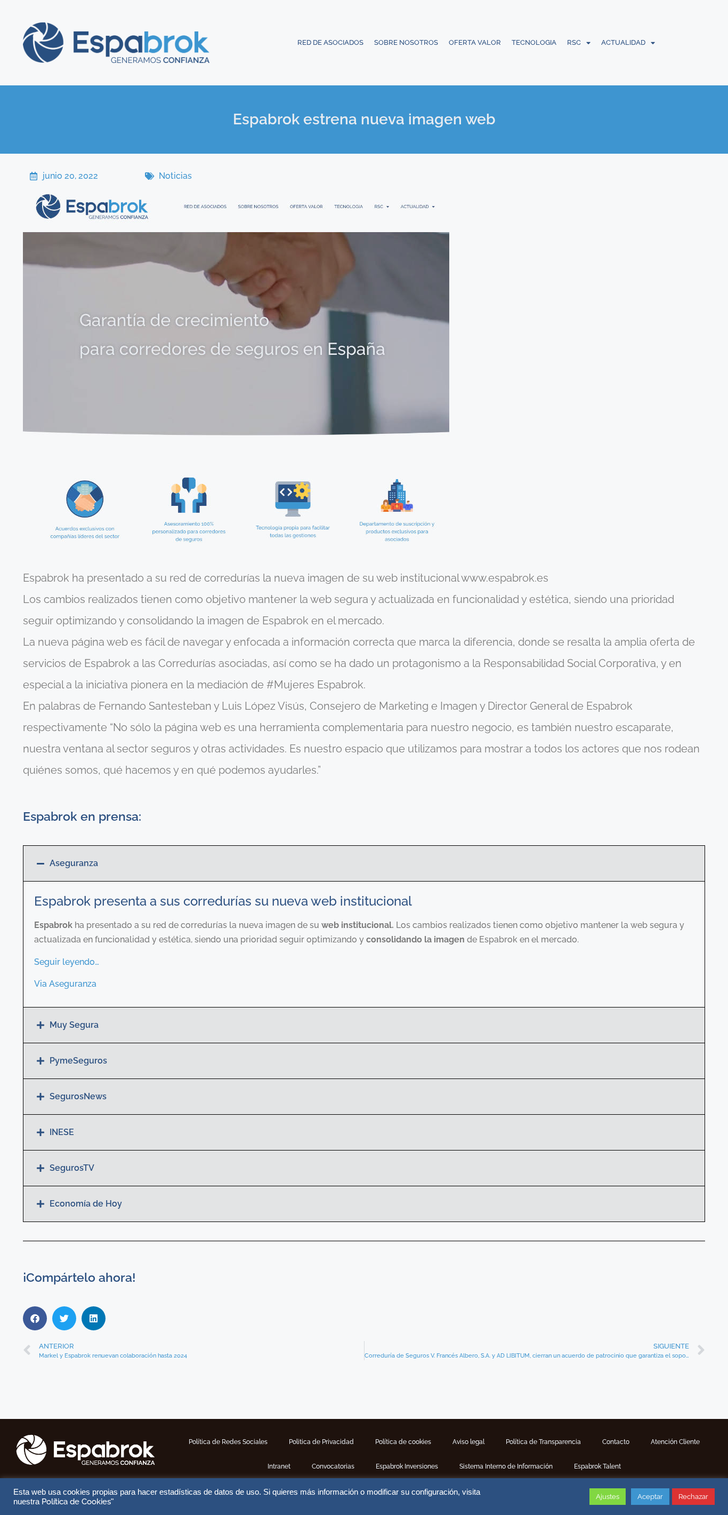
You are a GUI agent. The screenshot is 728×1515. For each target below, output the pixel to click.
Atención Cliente (675, 1442)
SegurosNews (78, 1096)
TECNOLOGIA (534, 42)
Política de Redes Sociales (228, 1442)
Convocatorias (333, 1466)
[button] (364, 863)
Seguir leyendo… (66, 962)
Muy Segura (74, 1025)
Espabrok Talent (597, 1466)
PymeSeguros (78, 1061)
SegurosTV (72, 1168)
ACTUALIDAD (623, 42)
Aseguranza (74, 863)
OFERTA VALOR (475, 42)
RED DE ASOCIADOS (330, 42)
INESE (62, 1132)
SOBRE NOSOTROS (406, 42)
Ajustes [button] (607, 1497)
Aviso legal (468, 1442)
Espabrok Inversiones (407, 1466)
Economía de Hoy (86, 1204)
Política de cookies (403, 1442)
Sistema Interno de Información (506, 1466)
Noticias (175, 176)
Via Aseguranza (65, 984)
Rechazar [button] (693, 1497)
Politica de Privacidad (321, 1442)
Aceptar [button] (650, 1497)
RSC (574, 42)
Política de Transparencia (543, 1442)
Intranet (279, 1466)
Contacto (615, 1442)
